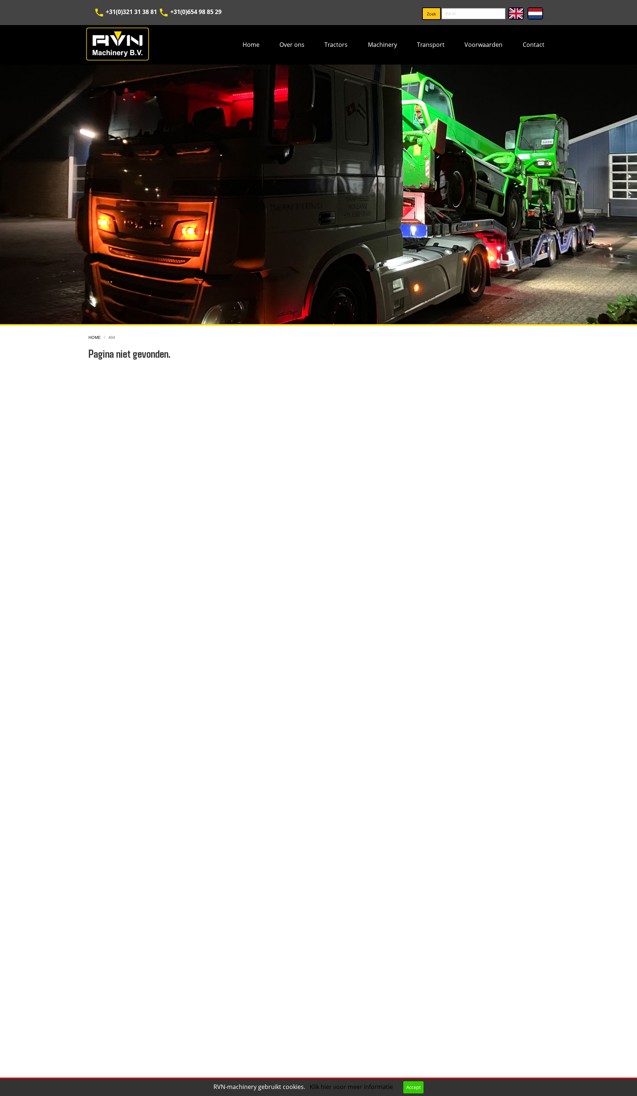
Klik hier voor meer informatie (352, 1087)
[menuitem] (250, 45)
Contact (533, 45)
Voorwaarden (483, 45)
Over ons (291, 45)
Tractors (336, 45)
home (95, 337)
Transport (431, 45)
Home (251, 45)
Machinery (382, 45)
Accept (413, 1087)
